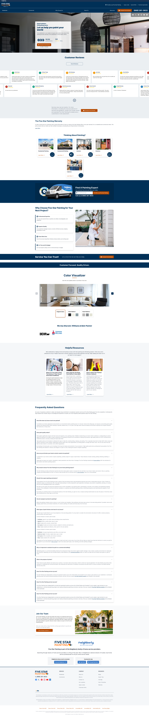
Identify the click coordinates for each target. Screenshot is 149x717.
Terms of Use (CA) (51, 708)
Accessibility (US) (79, 708)
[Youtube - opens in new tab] (144, 15)
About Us (81, 674)
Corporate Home (82, 687)
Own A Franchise (102, 682)
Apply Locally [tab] (126, 4)
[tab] (113, 5)
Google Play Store (94, 662)
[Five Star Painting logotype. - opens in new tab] (63, 643)
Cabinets (69, 171)
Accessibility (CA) (87, 708)
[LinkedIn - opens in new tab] (147, 15)
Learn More (37, 128)
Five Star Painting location (80, 576)
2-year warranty (80, 472)
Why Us (80, 677)
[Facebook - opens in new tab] (133, 15)
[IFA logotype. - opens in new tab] (37, 691)
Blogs (99, 674)
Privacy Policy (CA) (70, 708)
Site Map (100, 679)
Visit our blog (54, 541)
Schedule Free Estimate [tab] (125, 10)
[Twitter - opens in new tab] (135, 15)
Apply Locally (82, 684)
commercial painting (75, 552)
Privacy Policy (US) (60, 708)
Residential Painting (43, 151)
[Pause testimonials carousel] (74, 100)
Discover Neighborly (59, 662)
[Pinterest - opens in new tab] (138, 15)
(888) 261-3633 (87, 196)
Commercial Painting (62, 151)
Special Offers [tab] (133, 4)
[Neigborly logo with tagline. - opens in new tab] (86, 643)
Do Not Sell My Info (96, 708)
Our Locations (82, 682)
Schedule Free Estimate (45, 44)
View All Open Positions (43, 630)
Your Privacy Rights (106, 708)
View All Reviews (74, 63)
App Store (82, 662)
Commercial (62, 677)
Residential (61, 674)
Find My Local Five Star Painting (101, 192)
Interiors (79, 151)
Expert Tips (101, 677)
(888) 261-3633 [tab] (141, 10)
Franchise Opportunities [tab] (143, 4)
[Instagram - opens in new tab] (141, 15)
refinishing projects (89, 351)
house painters (96, 460)
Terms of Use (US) (42, 708)
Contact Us (81, 679)
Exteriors (98, 151)
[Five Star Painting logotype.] (5, 5)
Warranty (100, 684)
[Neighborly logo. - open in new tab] (3, 0)
